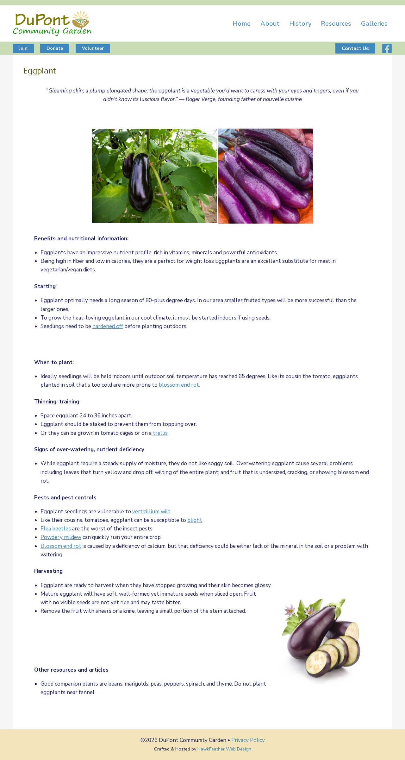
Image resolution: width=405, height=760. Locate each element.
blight (194, 520)
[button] (23, 48)
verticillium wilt (151, 511)
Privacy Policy (248, 740)
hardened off (107, 326)
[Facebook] (387, 48)
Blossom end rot (60, 546)
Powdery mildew (60, 537)
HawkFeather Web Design (224, 749)
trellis (160, 433)
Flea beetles (55, 528)
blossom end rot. (179, 385)
